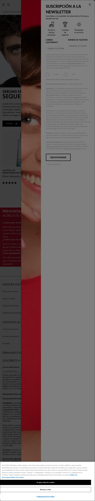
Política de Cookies (17, 477)
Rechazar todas (45, 489)
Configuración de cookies (45, 496)
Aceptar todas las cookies (45, 482)
